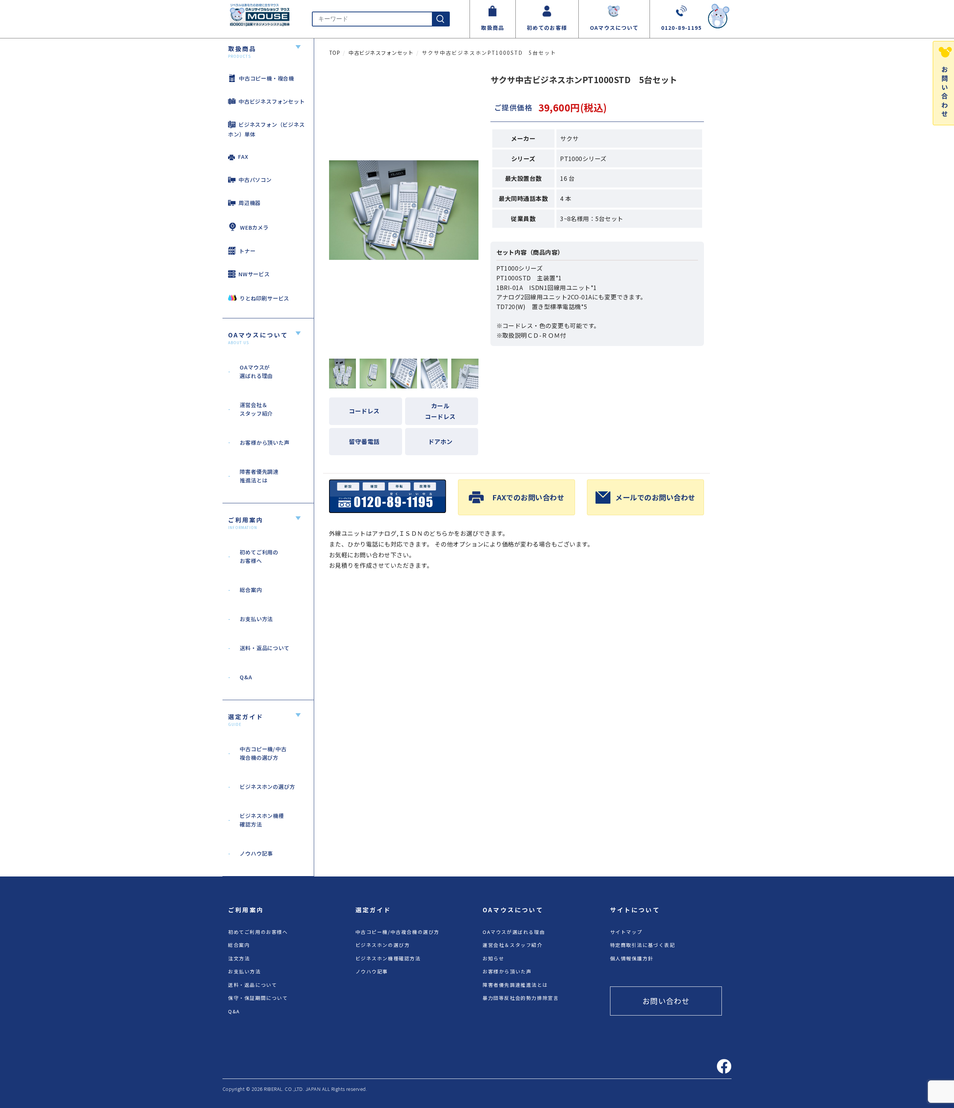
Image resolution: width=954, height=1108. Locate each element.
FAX (243, 156)
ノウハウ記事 (372, 971)
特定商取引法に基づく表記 (642, 944)
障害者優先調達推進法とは (515, 984)
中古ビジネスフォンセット (271, 101)
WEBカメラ (254, 227)
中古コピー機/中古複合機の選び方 (398, 931)
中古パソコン (255, 179)
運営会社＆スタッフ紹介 (513, 944)
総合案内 (239, 944)
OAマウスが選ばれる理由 (514, 931)
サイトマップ (626, 931)
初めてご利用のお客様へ (258, 931)
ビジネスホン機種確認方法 (388, 958)
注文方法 (239, 958)
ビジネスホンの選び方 (383, 944)
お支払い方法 (244, 971)
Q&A (234, 1011)
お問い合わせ (665, 1000)
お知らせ (493, 958)
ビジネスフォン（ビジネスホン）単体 (266, 129)
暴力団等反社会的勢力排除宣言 (521, 997)
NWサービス (254, 274)
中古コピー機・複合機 (266, 78)
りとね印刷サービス (264, 298)
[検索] (440, 19)
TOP (334, 52)
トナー (247, 251)
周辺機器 (249, 203)
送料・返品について (252, 984)
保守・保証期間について (258, 997)
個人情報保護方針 (632, 958)
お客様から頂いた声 (507, 971)
